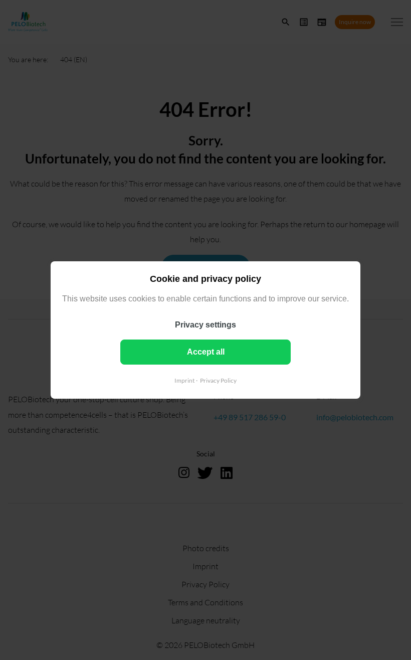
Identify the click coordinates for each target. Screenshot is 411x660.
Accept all (206, 352)
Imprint (184, 380)
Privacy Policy (218, 380)
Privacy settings (205, 324)
